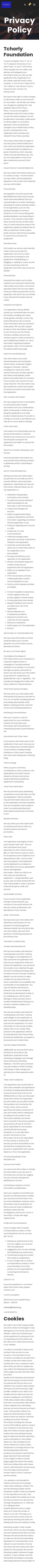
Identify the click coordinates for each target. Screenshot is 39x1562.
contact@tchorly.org (12, 1307)
